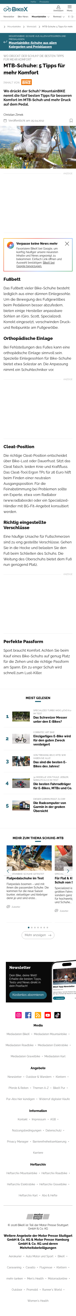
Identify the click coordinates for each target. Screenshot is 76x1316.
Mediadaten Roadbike (20, 1045)
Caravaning (14, 1267)
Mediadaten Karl (54, 1056)
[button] (38, 147)
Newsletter (9, 17)
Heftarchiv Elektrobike (21, 1184)
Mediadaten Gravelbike (25, 1056)
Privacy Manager (17, 1141)
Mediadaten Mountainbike (50, 1034)
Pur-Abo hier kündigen (20, 1099)
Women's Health (38, 1300)
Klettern (61, 1076)
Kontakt (22, 1119)
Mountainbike (39, 17)
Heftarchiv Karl (28, 1195)
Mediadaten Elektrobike (53, 1045)
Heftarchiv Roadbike (54, 1173)
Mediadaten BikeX (18, 1034)
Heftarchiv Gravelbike (53, 1184)
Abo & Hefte (49, 1195)
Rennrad (57, 17)
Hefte (33, 1)
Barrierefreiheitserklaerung (49, 1141)
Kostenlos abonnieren (28, 995)
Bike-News (23, 17)
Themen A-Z (41, 1087)
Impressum (39, 1119)
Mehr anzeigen (35, 935)
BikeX (61, 1256)
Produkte (44, 1)
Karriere (38, 1152)
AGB (53, 1119)
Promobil (32, 1289)
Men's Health (35, 1278)
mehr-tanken (14, 1278)
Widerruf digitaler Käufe (54, 1099)
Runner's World (52, 1289)
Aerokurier (15, 1256)
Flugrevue (46, 1267)
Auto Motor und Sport (39, 1256)
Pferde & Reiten (18, 1087)
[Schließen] (67, 244)
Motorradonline (57, 1278)
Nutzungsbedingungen (26, 1130)
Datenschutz (54, 1130)
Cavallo (30, 1267)
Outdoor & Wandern (38, 1076)
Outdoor (17, 1289)
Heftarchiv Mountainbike (21, 1173)
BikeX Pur (59, 1087)
